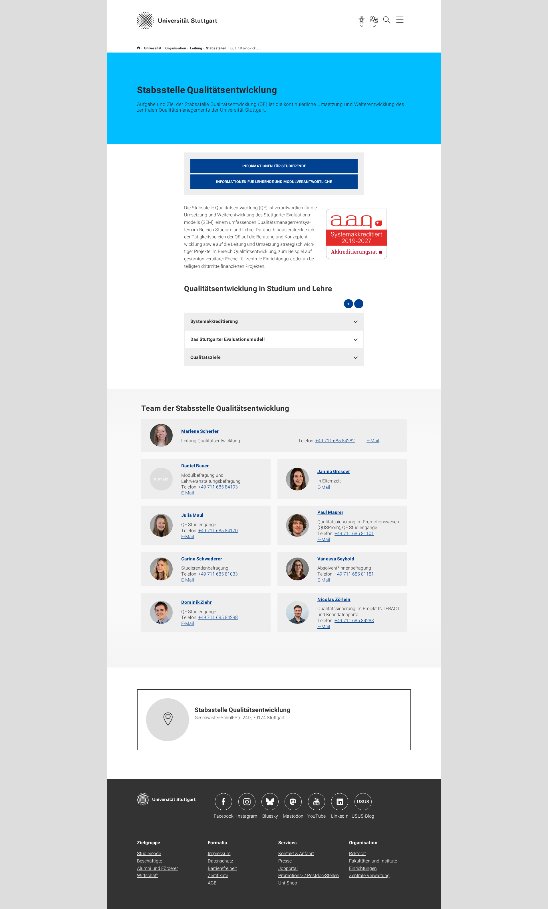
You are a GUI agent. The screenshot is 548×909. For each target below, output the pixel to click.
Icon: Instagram (246, 801)
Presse (285, 861)
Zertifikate (218, 875)
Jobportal (288, 868)
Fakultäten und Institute (373, 861)
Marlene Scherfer (200, 431)
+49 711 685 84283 (354, 620)
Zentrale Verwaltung (369, 875)
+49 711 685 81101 (354, 533)
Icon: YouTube (316, 801)
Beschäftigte (149, 861)
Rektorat (357, 853)
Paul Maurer (330, 512)
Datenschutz (220, 861)
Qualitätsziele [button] (205, 357)
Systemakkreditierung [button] (214, 321)
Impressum (219, 853)
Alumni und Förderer (157, 868)
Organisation (175, 48)
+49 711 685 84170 (218, 530)
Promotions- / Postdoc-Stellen (308, 875)
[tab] (274, 321)
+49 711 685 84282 (335, 440)
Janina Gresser (333, 471)
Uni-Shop (287, 883)
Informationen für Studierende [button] (274, 165)
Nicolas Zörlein (333, 599)
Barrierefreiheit (222, 868)
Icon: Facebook (223, 801)
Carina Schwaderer (201, 559)
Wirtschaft (147, 875)
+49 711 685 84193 (218, 487)
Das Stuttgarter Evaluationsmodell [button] (227, 339)
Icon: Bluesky (270, 801)
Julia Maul (192, 515)
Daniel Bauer (195, 465)
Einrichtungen (363, 868)
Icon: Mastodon (293, 801)
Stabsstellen (216, 48)
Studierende (149, 853)
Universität (152, 48)
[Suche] (386, 19)
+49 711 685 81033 (218, 574)
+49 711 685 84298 (218, 617)
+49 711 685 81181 (354, 574)
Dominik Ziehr (196, 602)
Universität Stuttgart (138, 48)
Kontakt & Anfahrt (296, 853)
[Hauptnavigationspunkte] (400, 19)
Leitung (196, 48)
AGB (212, 883)
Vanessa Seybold (335, 559)
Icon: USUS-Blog (363, 801)
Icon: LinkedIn (339, 801)
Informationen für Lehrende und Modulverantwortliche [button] (274, 181)
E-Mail (372, 440)
